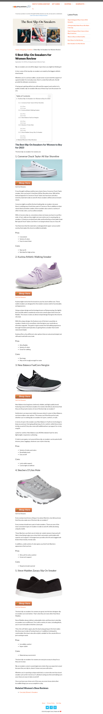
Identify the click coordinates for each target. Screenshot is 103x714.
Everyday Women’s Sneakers (29, 692)
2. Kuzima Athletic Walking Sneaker (30, 110)
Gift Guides (56, 4)
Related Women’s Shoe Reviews (27, 140)
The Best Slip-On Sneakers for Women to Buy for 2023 (34, 98)
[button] (33, 8)
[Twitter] (47, 707)
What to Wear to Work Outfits (76, 36)
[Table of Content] (49, 96)
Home (17, 49)
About (43, 703)
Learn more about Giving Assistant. (39, 15)
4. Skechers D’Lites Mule (27, 125)
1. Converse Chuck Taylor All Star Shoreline (32, 102)
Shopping (67, 4)
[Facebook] (51, 707)
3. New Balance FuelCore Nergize (29, 117)
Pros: (24, 106)
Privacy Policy (51, 703)
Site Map (58, 703)
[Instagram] (55, 707)
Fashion (29, 49)
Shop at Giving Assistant (41, 4)
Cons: (24, 108)
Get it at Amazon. (20, 297)
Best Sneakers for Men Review (76, 43)
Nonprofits (80, 4)
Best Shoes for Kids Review (75, 40)
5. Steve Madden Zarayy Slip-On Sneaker (31, 132)
